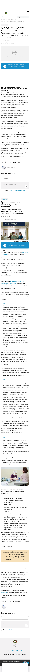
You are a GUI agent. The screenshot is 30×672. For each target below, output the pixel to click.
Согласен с (14, 190)
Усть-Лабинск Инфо (5, 19)
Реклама (12, 654)
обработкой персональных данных (17, 190)
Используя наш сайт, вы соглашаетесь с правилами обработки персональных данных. (11, 663)
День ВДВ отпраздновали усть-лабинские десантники (12, 21)
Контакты (6, 654)
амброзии (4, 592)
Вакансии (18, 654)
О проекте (15, 657)
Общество (13, 19)
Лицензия (24, 654)
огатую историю (14, 571)
